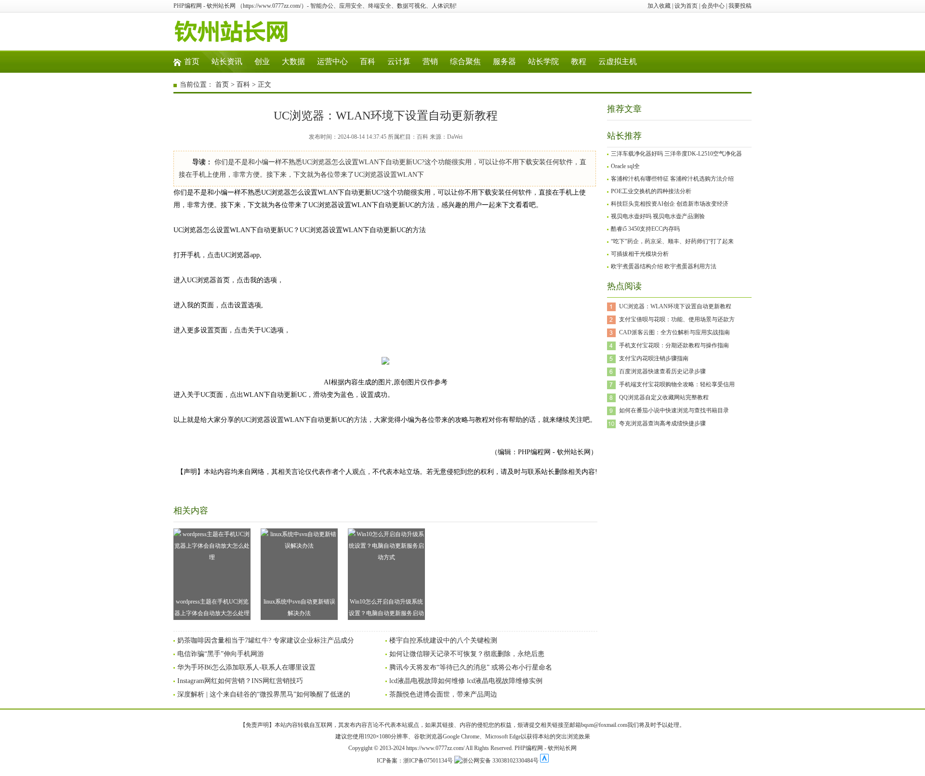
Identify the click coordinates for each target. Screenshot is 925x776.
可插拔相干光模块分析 (640, 253)
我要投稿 (740, 5)
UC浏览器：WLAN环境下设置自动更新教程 (675, 306)
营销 (430, 61)
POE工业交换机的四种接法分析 (651, 191)
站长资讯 (226, 61)
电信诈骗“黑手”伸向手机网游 (220, 654)
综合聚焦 (465, 61)
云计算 (398, 61)
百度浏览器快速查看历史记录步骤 (662, 371)
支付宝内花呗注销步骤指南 (653, 358)
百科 (367, 61)
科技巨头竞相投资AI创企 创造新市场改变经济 (669, 203)
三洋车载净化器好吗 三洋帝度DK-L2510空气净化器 (676, 153)
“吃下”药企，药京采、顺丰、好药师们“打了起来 (672, 241)
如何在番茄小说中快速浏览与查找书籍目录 (674, 410)
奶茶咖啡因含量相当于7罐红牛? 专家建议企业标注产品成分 (265, 640)
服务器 (504, 61)
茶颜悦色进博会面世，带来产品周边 (443, 694)
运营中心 (332, 61)
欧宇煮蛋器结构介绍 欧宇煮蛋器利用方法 (663, 266)
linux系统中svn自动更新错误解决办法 (299, 607)
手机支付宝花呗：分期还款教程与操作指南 (674, 345)
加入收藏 (659, 5)
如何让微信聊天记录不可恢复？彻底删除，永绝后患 (466, 654)
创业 (262, 61)
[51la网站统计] (544, 760)
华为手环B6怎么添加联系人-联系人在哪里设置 (246, 667)
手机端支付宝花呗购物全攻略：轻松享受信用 (677, 384)
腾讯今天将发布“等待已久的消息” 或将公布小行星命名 (470, 667)
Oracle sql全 (625, 166)
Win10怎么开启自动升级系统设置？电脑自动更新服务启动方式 (386, 609)
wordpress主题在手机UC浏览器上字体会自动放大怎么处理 (212, 607)
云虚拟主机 (617, 61)
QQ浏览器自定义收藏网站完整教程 (664, 397)
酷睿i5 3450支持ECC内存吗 (645, 228)
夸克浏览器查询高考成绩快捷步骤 (662, 423)
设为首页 (686, 5)
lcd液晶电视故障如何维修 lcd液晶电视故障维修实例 (465, 680)
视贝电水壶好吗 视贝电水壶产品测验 (658, 216)
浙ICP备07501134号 (428, 760)
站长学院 (543, 61)
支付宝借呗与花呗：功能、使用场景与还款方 (677, 319)
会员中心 (713, 5)
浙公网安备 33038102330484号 (500, 760)
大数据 (293, 61)
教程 (578, 61)
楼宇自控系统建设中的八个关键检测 (443, 640)
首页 (191, 61)
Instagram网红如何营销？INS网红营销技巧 (240, 680)
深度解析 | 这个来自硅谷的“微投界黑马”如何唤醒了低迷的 (263, 694)
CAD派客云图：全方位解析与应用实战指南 (674, 332)
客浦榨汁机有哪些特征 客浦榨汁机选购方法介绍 (672, 178)
